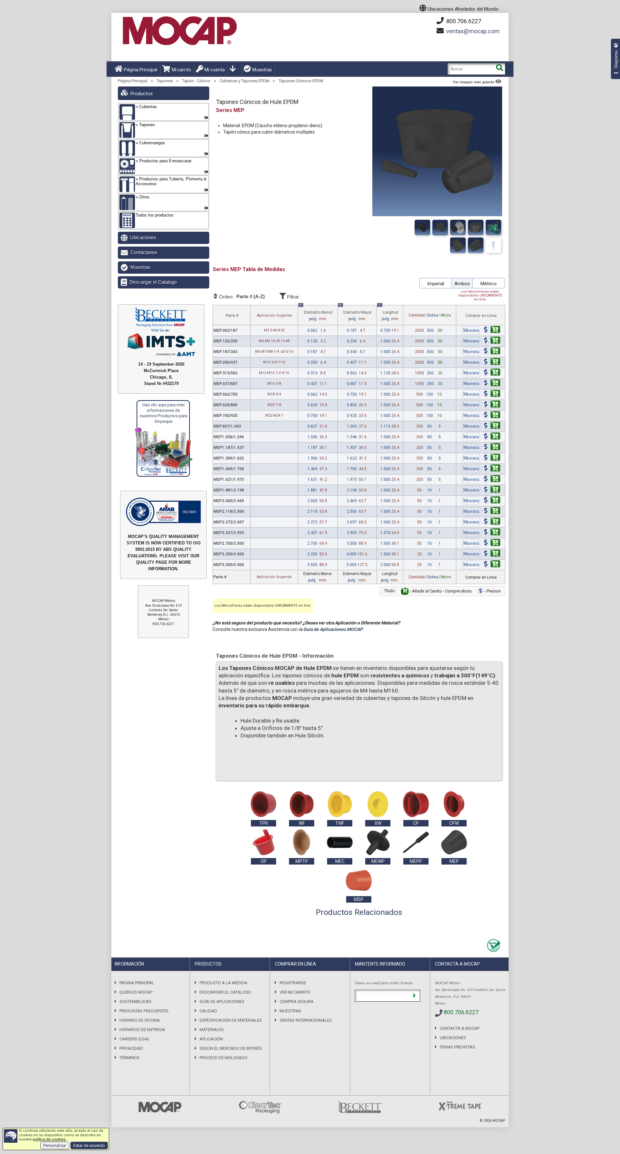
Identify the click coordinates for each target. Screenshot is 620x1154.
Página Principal (140, 69)
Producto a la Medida (223, 982)
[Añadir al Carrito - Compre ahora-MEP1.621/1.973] (491, 479)
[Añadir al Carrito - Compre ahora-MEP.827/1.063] (491, 426)
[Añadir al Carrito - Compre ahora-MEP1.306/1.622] (491, 458)
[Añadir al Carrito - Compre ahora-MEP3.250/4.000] (491, 554)
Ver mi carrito (295, 992)
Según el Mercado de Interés (231, 1048)
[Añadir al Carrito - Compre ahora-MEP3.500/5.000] (491, 564)
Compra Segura (297, 1001)
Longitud (389, 313)
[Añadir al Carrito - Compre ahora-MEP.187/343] (491, 351)
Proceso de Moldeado (223, 1057)
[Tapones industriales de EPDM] (458, 227)
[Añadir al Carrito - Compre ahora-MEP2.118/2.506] (491, 511)
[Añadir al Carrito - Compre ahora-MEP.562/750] (491, 394)
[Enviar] (414, 995)
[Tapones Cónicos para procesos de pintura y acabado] (493, 227)
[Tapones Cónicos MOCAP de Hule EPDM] (440, 227)
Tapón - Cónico (196, 80)
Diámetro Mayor (355, 313)
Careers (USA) (134, 1039)
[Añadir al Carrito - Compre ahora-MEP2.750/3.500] (491, 543)
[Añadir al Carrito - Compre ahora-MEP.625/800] (491, 405)
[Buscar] (499, 69)
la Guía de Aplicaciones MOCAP (331, 629)
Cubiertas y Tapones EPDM (244, 80)
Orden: (241, 296)
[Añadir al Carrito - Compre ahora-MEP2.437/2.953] (491, 533)
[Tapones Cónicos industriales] (475, 227)
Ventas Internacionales (306, 1020)
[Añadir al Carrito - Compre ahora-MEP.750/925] (491, 415)
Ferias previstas (457, 1047)
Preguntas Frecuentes (144, 1010)
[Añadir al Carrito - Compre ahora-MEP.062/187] (491, 330)
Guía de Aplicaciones (222, 1001)
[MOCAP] (179, 31)
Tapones (165, 80)
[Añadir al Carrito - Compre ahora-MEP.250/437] (491, 362)
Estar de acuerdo (89, 1145)
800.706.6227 (463, 21)
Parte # (232, 315)
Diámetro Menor (316, 313)
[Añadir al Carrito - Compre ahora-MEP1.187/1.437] (491, 447)
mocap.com (473, 31)
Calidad (208, 1010)
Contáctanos (143, 252)
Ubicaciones (143, 237)
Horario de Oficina (139, 1020)
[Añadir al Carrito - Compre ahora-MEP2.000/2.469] (491, 501)
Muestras (262, 69)
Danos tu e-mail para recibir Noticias (384, 982)
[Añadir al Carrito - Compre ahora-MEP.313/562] (491, 373)
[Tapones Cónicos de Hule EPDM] (422, 227)
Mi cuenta (214, 69)
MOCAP (498, 1121)
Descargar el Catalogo (153, 282)
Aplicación (211, 1039)
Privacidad (131, 1048)
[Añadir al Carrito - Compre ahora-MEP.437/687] (491, 383)
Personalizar (54, 1145)
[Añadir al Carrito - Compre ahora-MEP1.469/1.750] (491, 469)
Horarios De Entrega (142, 1029)
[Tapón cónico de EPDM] (458, 245)
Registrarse (293, 982)
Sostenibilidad (135, 1001)
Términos (129, 1057)
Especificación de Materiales (231, 1020)
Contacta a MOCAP (460, 1028)
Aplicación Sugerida (274, 315)
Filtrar (292, 296)
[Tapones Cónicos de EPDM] (475, 245)
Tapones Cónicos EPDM (301, 80)
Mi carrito (181, 69)
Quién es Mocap (135, 992)
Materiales (212, 1029)
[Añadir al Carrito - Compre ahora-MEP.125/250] (491, 341)
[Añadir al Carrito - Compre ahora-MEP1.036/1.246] (491, 437)
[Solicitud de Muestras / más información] (471, 330)
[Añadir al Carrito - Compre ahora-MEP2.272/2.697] (491, 522)
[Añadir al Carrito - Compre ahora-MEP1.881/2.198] (491, 490)
